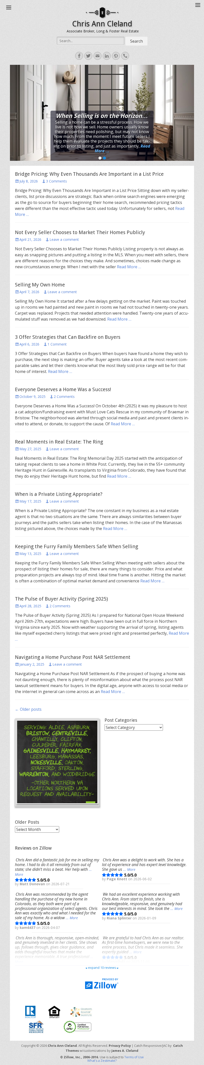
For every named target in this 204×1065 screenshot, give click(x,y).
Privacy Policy (120, 1045)
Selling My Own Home (40, 285)
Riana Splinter (120, 918)
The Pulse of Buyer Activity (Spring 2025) (61, 599)
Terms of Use (134, 1057)
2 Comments (64, 396)
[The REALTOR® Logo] (30, 1011)
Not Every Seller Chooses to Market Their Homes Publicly (80, 232)
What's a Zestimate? (102, 1061)
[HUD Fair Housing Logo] (54, 1011)
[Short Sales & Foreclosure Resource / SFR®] (36, 1026)
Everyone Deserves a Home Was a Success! (63, 389)
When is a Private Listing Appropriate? (58, 494)
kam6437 (28, 927)
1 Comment (57, 344)
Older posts (28, 709)
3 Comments (56, 181)
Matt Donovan (33, 884)
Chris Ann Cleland (102, 23)
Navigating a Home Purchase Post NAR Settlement (72, 657)
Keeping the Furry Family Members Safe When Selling (76, 546)
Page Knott (117, 879)
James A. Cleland (124, 1050)
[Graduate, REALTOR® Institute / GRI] (81, 1011)
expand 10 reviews (102, 968)
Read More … (129, 266)
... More (129, 869)
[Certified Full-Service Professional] (77, 1026)
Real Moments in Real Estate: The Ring (59, 442)
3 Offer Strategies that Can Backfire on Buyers (67, 337)
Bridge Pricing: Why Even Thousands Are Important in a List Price (89, 174)
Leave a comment (64, 239)
